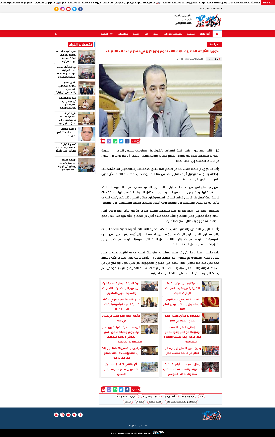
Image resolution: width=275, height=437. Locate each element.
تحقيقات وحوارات (173, 34)
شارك (134, 141)
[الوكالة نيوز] (208, 21)
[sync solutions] (158, 433)
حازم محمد (212, 59)
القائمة (105, 34)
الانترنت (127, 402)
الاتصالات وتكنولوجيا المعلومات (181, 402)
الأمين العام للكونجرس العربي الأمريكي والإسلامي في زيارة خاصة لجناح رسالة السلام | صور (108, 2)
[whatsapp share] (115, 141)
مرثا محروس (171, 396)
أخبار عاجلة (205, 34)
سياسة (191, 34)
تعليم (136, 34)
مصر (202, 396)
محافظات (123, 34)
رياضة (156, 34)
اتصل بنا (132, 425)
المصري (140, 402)
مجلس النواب (188, 396)
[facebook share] (127, 141)
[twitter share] (121, 141)
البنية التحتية (155, 402)
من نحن (143, 425)
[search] (56, 33)
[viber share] (109, 141)
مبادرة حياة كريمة (151, 396)
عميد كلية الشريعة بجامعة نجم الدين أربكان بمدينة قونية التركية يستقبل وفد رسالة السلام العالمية (214, 2)
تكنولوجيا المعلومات (127, 396)
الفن (146, 34)
